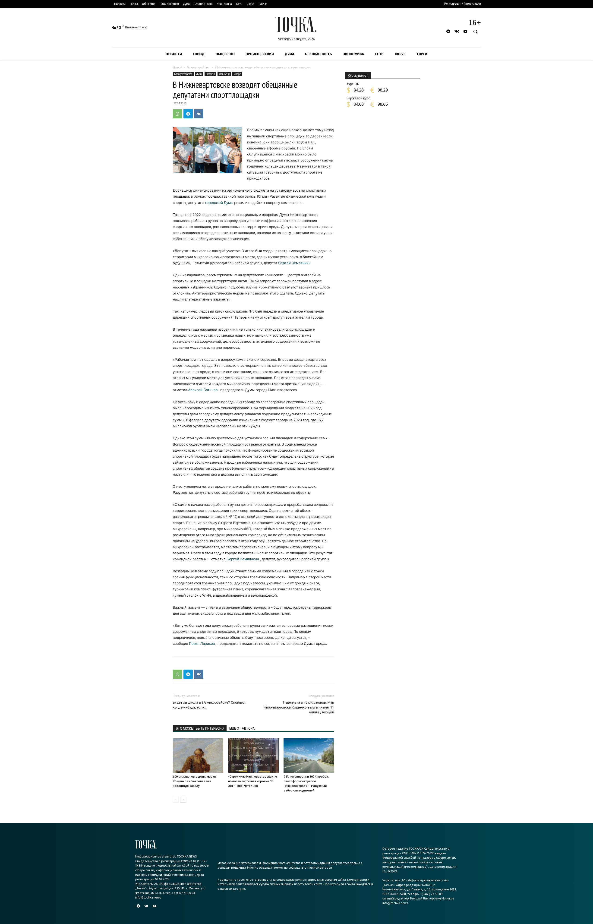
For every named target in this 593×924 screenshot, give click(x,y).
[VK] (198, 113)
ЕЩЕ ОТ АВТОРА (242, 728)
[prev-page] (176, 800)
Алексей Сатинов (203, 390)
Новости (210, 74)
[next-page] (183, 800)
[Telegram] (448, 31)
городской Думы (219, 202)
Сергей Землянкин (294, 263)
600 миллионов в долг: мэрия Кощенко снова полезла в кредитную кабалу (194, 781)
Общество (224, 74)
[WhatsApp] (177, 113)
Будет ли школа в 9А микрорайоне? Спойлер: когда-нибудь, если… (209, 704)
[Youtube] (465, 31)
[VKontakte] (457, 31)
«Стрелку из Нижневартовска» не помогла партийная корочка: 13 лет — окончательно (252, 781)
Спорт (237, 74)
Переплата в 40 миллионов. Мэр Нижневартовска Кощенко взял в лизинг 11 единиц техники (299, 707)
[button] (475, 31)
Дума (199, 74)
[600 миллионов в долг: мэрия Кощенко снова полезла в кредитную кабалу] (198, 755)
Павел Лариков (202, 643)
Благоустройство (198, 67)
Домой (178, 67)
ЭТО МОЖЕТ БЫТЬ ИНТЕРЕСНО (200, 728)
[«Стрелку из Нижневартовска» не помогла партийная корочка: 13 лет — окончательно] (253, 755)
